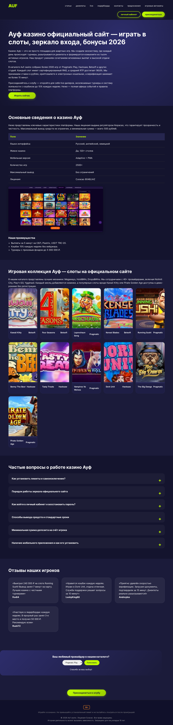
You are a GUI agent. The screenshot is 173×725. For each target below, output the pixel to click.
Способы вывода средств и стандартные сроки (40, 517)
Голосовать (92, 663)
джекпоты (81, 6)
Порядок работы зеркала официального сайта (40, 491)
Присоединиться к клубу (86, 692)
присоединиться (153, 14)
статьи (68, 6)
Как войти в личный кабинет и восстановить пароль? (43, 504)
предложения (134, 6)
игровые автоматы (154, 6)
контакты (118, 6)
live (91, 6)
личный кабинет (129, 14)
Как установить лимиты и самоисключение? (38, 478)
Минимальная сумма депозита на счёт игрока (39, 530)
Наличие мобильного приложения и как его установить (45, 542)
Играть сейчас (22, 95)
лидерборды (103, 6)
